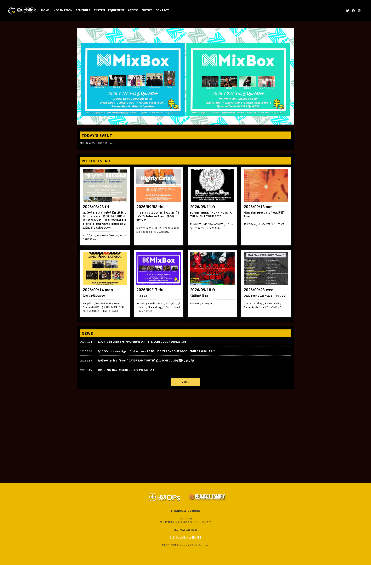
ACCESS (133, 10)
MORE (185, 382)
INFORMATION (62, 10)
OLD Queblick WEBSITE (185, 537)
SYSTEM (99, 10)
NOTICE (147, 10)
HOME (45, 10)
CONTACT (162, 10)
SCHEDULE (83, 10)
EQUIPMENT (116, 10)
